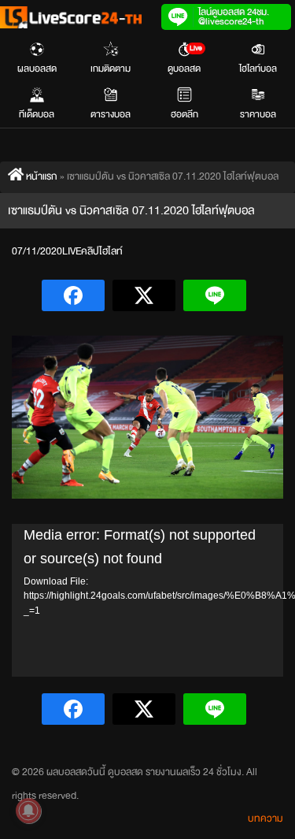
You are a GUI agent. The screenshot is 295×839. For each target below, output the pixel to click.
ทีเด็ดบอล (36, 114)
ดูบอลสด (185, 59)
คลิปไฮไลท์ (102, 251)
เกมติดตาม (110, 68)
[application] (147, 600)
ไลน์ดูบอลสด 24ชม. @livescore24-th (233, 16)
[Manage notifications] (28, 810)
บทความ (265, 818)
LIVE (71, 251)
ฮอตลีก (184, 114)
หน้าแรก (40, 176)
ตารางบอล (110, 114)
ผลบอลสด (37, 68)
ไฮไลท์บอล (258, 68)
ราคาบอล (258, 114)
